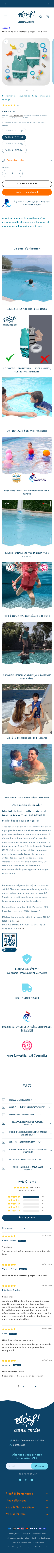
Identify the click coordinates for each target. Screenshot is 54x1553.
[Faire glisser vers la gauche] (21, 91)
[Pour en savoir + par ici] (27, 1002)
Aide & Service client (20, 1507)
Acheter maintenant (27, 192)
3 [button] (28, 1387)
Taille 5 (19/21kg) (15, 144)
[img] (9, 1237)
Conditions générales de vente (20, 1547)
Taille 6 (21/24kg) (14, 150)
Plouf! (17, 1534)
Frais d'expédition (16, 115)
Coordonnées (39, 1542)
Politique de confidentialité (17, 1538)
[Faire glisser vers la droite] (33, 91)
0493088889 (19, 1445)
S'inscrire (39, 1466)
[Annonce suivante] (49, 4)
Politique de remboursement (34, 1534)
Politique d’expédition (22, 1542)
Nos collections (16, 1500)
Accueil (6, 28)
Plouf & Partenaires (19, 1493)
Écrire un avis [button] (27, 1218)
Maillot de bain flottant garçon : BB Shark (24, 32)
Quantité (6, 168)
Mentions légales (42, 1547)
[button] (6, 17)
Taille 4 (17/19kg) (14, 137)
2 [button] (23, 1387)
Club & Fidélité (16, 1514)
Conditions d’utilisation (41, 1538)
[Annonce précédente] (5, 4)
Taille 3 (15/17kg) (15, 131)
